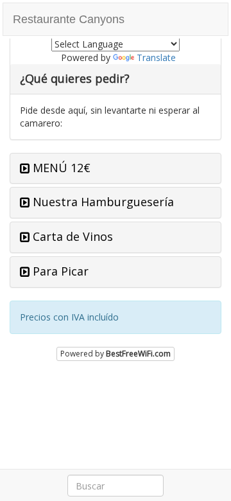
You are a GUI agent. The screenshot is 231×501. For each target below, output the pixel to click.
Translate (156, 57)
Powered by (115, 353)
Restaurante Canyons (68, 19)
